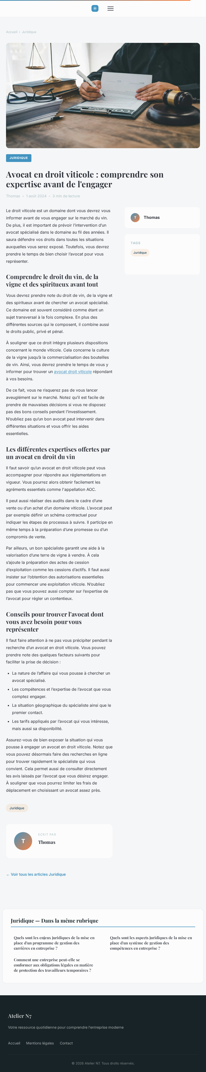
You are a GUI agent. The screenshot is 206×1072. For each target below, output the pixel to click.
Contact (66, 1043)
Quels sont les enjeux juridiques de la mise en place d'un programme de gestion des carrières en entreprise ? (54, 943)
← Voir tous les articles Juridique (36, 874)
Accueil (11, 32)
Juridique (29, 32)
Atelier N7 (19, 1015)
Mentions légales (40, 1043)
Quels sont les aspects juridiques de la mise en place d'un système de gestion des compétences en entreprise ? (151, 943)
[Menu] (111, 9)
